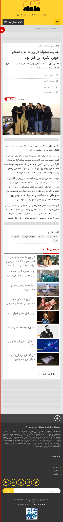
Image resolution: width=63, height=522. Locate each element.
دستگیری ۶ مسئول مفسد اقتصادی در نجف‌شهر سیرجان (20, 301)
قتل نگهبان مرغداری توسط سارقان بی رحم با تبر (22, 357)
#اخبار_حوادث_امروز (37, 15)
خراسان (47, 87)
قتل (55, 241)
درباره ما (55, 467)
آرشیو (56, 474)
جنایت (16, 236)
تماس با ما (54, 470)
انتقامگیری (52, 236)
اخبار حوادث (39, 28)
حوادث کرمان (29, 236)
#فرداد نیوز (22, 15)
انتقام (41, 236)
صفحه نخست (54, 28)
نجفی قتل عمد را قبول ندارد (21, 313)
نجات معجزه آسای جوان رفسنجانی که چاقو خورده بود (21, 274)
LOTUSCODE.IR (38, 504)
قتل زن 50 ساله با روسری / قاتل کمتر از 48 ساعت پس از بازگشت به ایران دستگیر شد (20, 261)
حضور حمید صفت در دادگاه (21, 327)
